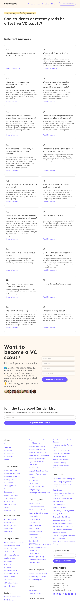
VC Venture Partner (11, 583)
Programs (31, 4)
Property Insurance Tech (38, 440)
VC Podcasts (8, 483)
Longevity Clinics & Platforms (39, 455)
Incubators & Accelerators (62, 529)
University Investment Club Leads (62, 486)
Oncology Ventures (35, 550)
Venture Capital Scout (11, 570)
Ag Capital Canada (35, 538)
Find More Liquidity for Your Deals (63, 446)
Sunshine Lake (34, 535)
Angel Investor (9, 564)
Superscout (10, 4)
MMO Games (9, 600)
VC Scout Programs (35, 580)
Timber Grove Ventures (37, 560)
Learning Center (10, 479)
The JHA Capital (34, 519)
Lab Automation (34, 483)
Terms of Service (35, 593)
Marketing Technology (37, 458)
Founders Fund (34, 528)
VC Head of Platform (11, 552)
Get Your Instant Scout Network (61, 467)
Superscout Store (10, 489)
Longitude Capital (35, 525)
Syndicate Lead (9, 558)
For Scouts (8, 450)
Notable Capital (34, 504)
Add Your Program (11, 519)
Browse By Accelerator (12, 476)
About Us (7, 447)
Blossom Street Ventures (38, 547)
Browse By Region (11, 470)
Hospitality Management (37, 452)
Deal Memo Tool (10, 504)
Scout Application (10, 486)
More (53, 4)
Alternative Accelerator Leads (63, 526)
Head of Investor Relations (14, 542)
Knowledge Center (11, 525)
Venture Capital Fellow (12, 546)
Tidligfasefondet (34, 522)
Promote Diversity (59, 463)
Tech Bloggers (58, 490)
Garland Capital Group (36, 556)
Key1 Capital (33, 541)
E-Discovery (33, 465)
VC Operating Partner (12, 555)
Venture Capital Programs (38, 573)
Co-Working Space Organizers (63, 511)
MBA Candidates (59, 539)
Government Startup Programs (64, 478)
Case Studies (8, 529)
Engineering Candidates (61, 517)
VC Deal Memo (9, 586)
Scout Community (10, 498)
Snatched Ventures (35, 532)
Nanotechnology (34, 468)
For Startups (8, 456)
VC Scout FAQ (9, 501)
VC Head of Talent (10, 549)
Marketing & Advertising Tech (39, 493)
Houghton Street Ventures (38, 513)
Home (6, 444)
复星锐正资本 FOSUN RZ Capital (40, 544)
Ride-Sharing (33, 480)
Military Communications (12, 597)
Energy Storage (34, 489)
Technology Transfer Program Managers (64, 543)
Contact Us (8, 532)
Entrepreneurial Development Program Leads (63, 494)
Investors (45, 4)
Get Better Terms (59, 456)
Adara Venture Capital (36, 507)
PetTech (32, 477)
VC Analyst (8, 567)
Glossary (7, 507)
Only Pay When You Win (61, 450)
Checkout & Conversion (37, 446)
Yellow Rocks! (33, 516)
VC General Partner (11, 573)
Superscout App (10, 492)
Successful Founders (60, 532)
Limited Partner (9, 577)
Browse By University (12, 473)
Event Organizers (59, 508)
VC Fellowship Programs (37, 577)
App (38, 4)
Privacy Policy (33, 590)
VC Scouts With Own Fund (62, 520)
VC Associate (8, 580)
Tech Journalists (58, 501)
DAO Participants (59, 504)
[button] (54, 4)
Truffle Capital (34, 553)
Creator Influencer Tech (37, 474)
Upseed (7, 459)
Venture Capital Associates (62, 523)
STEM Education (34, 443)
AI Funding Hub (9, 522)
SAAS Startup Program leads (63, 482)
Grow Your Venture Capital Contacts (62, 441)
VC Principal (8, 561)
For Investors (9, 453)
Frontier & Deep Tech (36, 486)
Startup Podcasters (60, 514)
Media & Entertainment (37, 449)
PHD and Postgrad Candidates (64, 535)
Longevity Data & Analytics (38, 471)
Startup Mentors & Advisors (63, 498)
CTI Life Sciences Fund (37, 510)
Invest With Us (9, 511)
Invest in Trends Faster (61, 453)
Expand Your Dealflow (61, 459)
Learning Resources (11, 495)
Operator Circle (34, 563)
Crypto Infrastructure (36, 462)
